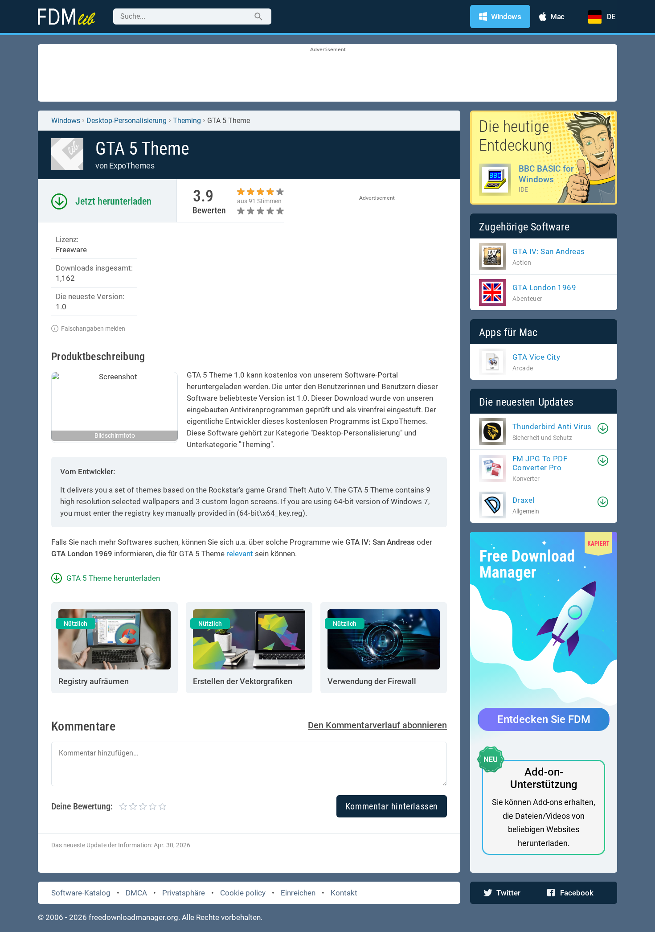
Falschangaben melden (93, 328)
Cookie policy (243, 892)
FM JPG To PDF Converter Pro (539, 463)
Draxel (523, 500)
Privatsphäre (183, 892)
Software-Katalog (81, 892)
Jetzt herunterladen (113, 201)
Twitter (508, 892)
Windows (65, 120)
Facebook (577, 892)
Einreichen (298, 892)
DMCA (136, 892)
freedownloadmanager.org (133, 917)
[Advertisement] (327, 73)
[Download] (603, 428)
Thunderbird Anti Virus (552, 426)
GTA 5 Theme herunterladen (113, 578)
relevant (239, 553)
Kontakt (344, 892)
